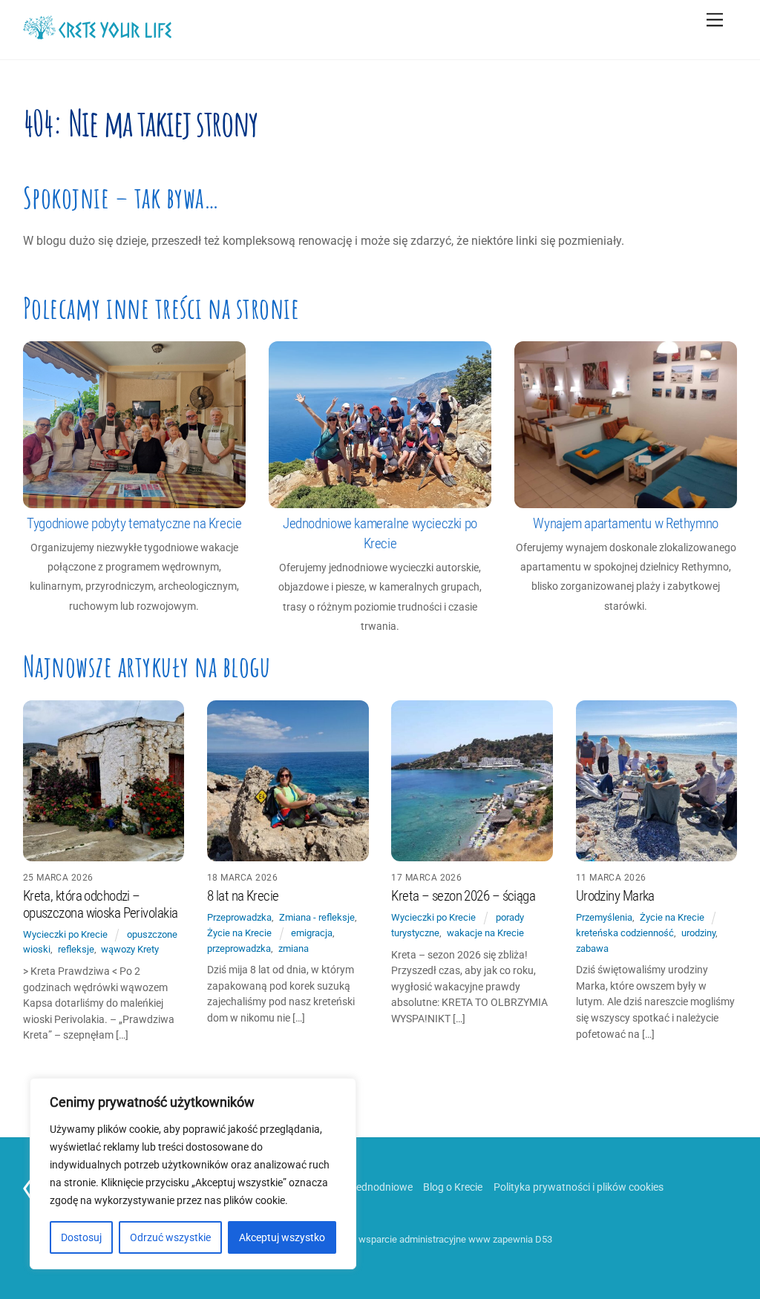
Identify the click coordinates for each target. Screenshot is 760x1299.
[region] (193, 1173)
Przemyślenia (604, 917)
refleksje (76, 949)
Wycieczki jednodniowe (360, 1187)
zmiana (293, 948)
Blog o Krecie (452, 1187)
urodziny (698, 932)
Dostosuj (81, 1237)
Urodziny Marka (615, 896)
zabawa (592, 948)
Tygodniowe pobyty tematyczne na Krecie (134, 523)
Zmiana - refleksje (317, 917)
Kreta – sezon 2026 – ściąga (463, 896)
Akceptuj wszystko (282, 1237)
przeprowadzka (239, 948)
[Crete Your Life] (97, 33)
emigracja (311, 932)
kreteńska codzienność (625, 932)
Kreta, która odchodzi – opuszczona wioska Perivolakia (100, 904)
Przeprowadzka (239, 917)
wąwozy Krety (130, 949)
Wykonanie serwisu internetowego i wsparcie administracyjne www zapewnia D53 (379, 1239)
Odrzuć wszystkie (170, 1237)
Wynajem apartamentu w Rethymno (625, 523)
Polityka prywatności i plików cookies (579, 1187)
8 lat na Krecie (243, 896)
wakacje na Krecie (485, 932)
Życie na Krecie (239, 932)
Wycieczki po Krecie (65, 934)
